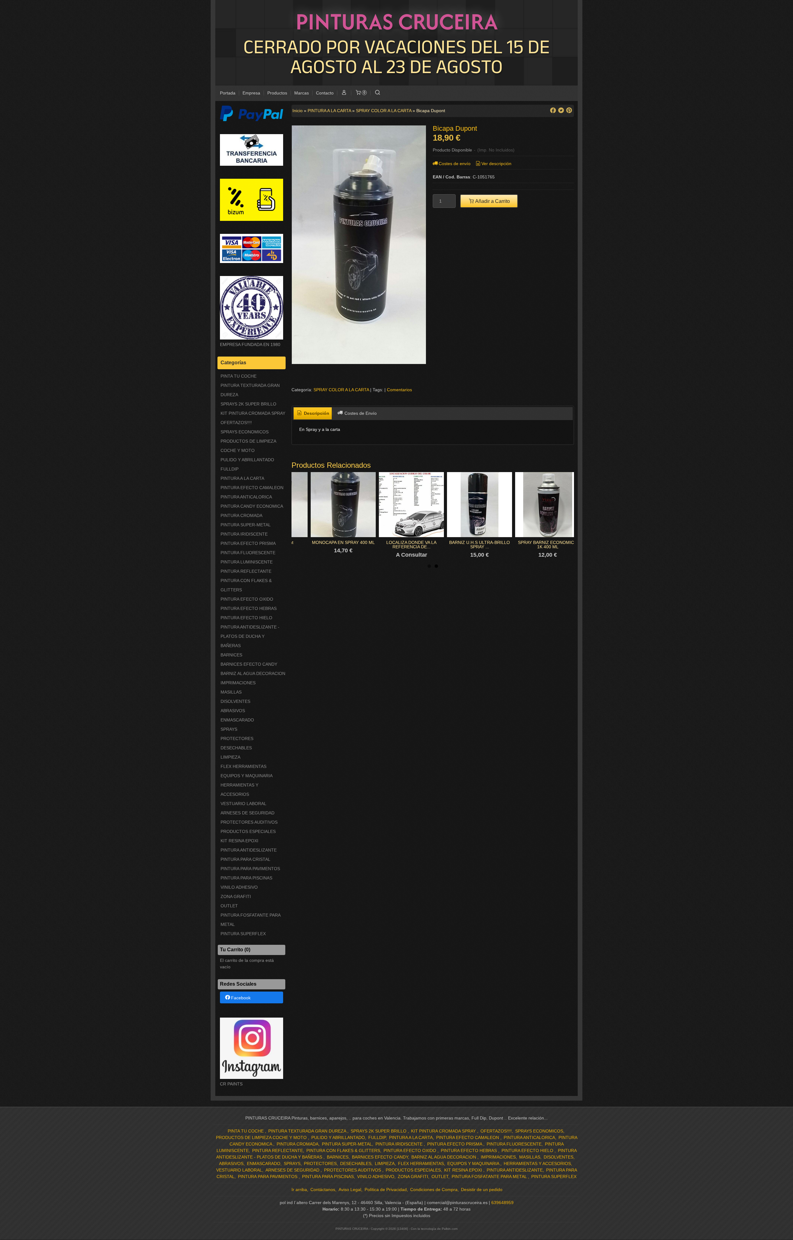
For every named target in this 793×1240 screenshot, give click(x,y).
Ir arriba (299, 1189)
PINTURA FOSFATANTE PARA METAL (250, 920)
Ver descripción (496, 163)
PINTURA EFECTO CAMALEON (252, 487)
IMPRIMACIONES (238, 682)
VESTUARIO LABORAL (243, 803)
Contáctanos (322, 1189)
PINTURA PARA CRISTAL (245, 859)
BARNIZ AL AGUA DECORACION (253, 673)
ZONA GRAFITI (236, 896)
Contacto (325, 92)
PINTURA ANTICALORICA (246, 496)
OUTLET (229, 905)
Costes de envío (455, 163)
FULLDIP (230, 469)
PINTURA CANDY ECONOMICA (252, 506)
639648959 (502, 1202)
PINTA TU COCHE (238, 376)
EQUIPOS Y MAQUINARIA (247, 775)
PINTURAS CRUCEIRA (397, 21)
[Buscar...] (377, 93)
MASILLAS (231, 692)
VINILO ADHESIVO (239, 887)
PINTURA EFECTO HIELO (246, 617)
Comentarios (399, 389)
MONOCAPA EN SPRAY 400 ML (343, 542)
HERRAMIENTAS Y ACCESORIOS (239, 789)
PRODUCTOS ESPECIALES (248, 831)
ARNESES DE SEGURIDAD (247, 812)
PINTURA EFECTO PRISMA (248, 543)
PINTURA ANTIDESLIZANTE (249, 850)
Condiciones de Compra (434, 1189)
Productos (277, 92)
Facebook (241, 997)
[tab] (312, 413)
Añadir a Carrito (492, 201)
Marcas (301, 92)
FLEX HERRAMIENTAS (243, 766)
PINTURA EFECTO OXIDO (247, 599)
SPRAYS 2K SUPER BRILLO (248, 403)
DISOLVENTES (235, 701)
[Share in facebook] (553, 110)
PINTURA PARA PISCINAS (246, 877)
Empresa (251, 92)
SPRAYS (229, 729)
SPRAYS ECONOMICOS (245, 431)
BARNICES (231, 654)
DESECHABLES (236, 747)
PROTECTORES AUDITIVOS (249, 822)
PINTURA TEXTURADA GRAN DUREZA (250, 390)
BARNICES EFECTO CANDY (249, 664)
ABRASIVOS (233, 710)
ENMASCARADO (237, 719)
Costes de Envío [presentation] (360, 413)
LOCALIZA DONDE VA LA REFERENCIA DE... (411, 544)
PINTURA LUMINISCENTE (247, 561)
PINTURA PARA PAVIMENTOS (250, 868)
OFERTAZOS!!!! (236, 422)
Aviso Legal (350, 1189)
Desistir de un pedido (481, 1189)
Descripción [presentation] (316, 413)
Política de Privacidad (386, 1189)
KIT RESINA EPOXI (239, 840)
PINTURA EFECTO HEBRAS (249, 608)
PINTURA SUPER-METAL (246, 524)
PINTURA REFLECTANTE (246, 571)
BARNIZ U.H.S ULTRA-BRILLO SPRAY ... (479, 544)
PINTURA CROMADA (241, 515)
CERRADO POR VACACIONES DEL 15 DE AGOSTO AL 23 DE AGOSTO (396, 56)
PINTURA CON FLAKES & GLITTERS (246, 585)
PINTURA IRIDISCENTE (244, 534)
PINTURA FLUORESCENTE (248, 552)
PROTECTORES (237, 738)
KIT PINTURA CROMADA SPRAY (253, 413)
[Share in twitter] (561, 110)
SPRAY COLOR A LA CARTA (341, 389)
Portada (227, 92)
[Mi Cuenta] (344, 93)
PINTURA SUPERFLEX (243, 933)
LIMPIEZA (230, 757)
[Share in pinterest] (569, 110)
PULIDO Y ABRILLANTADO (247, 459)
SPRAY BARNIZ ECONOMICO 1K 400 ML (547, 544)
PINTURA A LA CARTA (242, 478)
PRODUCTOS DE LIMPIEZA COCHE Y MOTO (248, 446)
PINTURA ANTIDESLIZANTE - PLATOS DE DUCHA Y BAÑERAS (250, 636)
